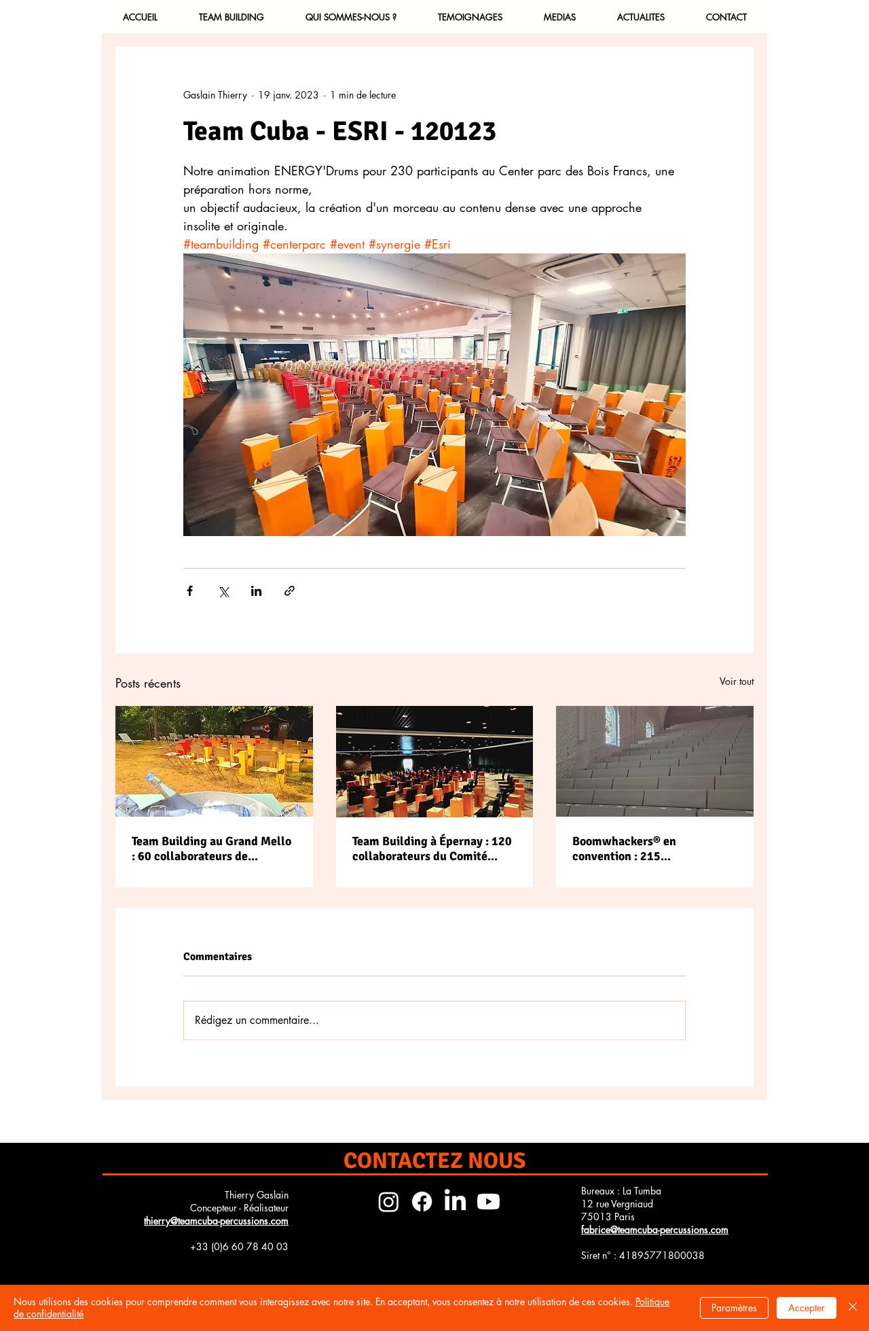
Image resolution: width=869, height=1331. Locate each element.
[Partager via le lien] (289, 590)
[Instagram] (388, 1201)
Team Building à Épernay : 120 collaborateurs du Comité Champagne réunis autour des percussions (432, 849)
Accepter (806, 1307)
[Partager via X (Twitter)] (223, 590)
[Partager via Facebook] (189, 590)
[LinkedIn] (455, 1201)
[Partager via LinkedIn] (256, 590)
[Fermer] (853, 1308)
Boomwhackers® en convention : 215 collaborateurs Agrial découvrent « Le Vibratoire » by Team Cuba (648, 849)
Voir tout (737, 681)
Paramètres (734, 1307)
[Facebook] (422, 1201)
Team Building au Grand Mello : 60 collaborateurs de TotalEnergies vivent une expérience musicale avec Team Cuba (211, 849)
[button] (231, 17)
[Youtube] (488, 1201)
